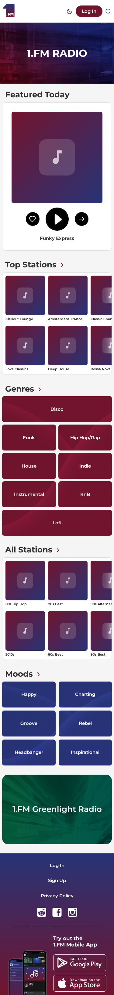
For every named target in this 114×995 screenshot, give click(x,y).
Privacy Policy (57, 896)
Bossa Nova (101, 369)
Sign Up (57, 880)
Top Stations (31, 265)
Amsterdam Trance (65, 319)
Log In (89, 11)
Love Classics (16, 369)
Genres (19, 389)
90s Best (98, 654)
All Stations (28, 550)
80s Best (55, 654)
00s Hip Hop (16, 604)
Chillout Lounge (19, 319)
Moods (19, 674)
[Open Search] (108, 11)
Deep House (58, 369)
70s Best (55, 604)
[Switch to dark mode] (69, 11)
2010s (10, 654)
